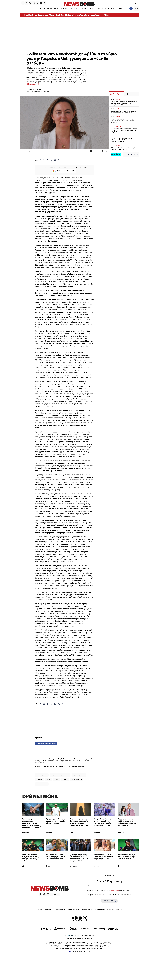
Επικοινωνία (110, 909)
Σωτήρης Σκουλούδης (33, 89)
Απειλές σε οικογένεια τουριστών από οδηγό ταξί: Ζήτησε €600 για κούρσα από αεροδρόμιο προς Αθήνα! (124, 103)
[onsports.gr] (59, 928)
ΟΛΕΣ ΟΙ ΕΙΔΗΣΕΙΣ (40, 8)
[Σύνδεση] (131, 8)
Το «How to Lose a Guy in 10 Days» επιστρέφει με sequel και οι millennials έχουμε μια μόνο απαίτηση (55, 858)
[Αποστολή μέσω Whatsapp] (51, 159)
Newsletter (49, 766)
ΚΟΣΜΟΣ (76, 8)
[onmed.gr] (113, 928)
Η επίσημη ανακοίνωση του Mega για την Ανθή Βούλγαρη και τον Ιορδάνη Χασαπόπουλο (127, 822)
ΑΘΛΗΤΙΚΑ (83, 8)
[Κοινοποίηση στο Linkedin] (55, 159)
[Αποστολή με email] (62, 159)
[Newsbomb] (49, 888)
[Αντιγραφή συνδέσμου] (102, 151)
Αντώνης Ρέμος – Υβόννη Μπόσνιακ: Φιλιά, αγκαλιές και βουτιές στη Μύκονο (103, 857)
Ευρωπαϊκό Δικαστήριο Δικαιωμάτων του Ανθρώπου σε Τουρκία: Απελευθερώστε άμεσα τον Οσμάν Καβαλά (123, 139)
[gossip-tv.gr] (46, 928)
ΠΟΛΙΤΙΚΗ (56, 8)
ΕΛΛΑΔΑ (49, 8)
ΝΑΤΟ (48, 779)
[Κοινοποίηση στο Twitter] (44, 159)
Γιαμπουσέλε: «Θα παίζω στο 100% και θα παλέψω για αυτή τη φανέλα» (126, 857)
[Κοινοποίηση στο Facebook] (40, 159)
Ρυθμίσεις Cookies (87, 909)
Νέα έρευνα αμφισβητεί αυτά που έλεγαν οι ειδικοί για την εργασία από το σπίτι (123, 112)
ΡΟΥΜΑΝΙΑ (39, 779)
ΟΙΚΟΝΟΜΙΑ (64, 8)
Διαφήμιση (119, 909)
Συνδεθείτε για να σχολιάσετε (46, 743)
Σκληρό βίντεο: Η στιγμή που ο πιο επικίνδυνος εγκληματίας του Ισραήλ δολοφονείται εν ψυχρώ (102, 822)
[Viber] (30, 3)
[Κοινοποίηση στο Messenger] (47, 159)
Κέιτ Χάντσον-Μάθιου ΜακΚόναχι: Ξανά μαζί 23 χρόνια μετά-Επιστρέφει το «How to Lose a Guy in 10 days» (124, 130)
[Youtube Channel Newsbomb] (41, 3)
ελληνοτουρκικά (32, 84)
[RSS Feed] (44, 3)
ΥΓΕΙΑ (70, 8)
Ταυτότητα (40, 909)
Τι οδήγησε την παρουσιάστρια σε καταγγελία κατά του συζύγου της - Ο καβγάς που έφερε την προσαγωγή (31, 823)
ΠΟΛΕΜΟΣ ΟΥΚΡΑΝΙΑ (79, 775)
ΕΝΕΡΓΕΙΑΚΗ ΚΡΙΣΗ (42, 784)
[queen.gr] (72, 928)
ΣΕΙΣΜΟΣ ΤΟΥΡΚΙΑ (77, 779)
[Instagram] (34, 3)
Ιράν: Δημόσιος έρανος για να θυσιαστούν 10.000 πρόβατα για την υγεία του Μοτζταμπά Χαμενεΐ (79, 858)
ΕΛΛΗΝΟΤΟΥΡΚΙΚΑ (42, 775)
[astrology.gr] (86, 928)
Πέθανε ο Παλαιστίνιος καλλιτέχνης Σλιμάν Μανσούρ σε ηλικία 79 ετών (123, 148)
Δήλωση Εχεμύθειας (60, 909)
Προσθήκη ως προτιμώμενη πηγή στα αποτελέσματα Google (66, 171)
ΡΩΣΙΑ (56, 779)
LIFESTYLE (91, 8)
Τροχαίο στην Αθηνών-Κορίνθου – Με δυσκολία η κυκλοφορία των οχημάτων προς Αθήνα (73, 15)
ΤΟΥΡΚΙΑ (64, 779)
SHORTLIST (114, 8)
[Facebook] (23, 3)
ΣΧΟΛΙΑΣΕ (95, 151)
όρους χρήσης (115, 890)
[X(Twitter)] (26, 3)
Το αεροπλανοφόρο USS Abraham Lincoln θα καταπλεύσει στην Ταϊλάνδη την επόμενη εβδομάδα (123, 120)
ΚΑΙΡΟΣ (98, 8)
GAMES (121, 8)
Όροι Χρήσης (48, 909)
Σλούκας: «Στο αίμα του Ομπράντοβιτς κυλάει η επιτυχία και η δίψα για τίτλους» (30, 858)
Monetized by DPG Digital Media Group (85, 935)
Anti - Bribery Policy (99, 909)
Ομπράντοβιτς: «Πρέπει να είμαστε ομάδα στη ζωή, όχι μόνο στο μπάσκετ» (55, 821)
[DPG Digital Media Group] (79, 919)
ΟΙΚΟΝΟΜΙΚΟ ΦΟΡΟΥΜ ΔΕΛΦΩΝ (60, 775)
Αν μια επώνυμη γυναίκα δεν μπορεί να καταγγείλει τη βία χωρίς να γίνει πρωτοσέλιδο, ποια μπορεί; (79, 822)
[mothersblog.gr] (99, 928)
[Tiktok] (37, 3)
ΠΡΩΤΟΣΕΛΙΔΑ (105, 8)
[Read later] (106, 151)
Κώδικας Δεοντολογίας (74, 909)
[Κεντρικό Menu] (136, 8)
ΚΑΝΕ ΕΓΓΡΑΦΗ (107, 900)
